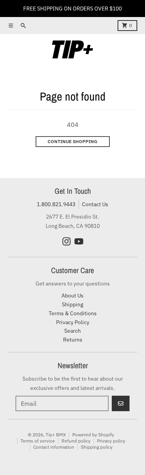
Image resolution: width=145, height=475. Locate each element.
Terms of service (37, 441)
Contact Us (95, 204)
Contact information (53, 447)
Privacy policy (111, 441)
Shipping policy (97, 447)
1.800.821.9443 (56, 204)
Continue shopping (72, 141)
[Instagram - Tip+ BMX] (66, 241)
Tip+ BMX (56, 434)
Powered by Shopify (93, 434)
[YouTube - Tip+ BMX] (79, 241)
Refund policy (75, 441)
